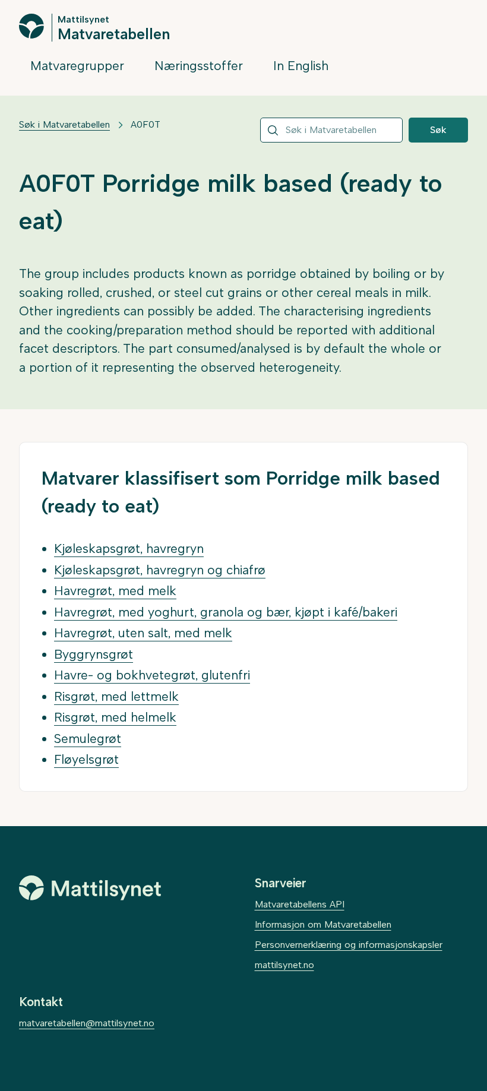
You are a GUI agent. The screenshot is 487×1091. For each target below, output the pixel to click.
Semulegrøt (87, 738)
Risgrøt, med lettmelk (116, 696)
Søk (438, 129)
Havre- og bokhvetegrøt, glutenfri (152, 675)
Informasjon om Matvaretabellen (323, 924)
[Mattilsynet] (90, 887)
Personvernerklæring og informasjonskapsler (348, 944)
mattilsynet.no (284, 964)
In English (300, 65)
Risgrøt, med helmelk (115, 717)
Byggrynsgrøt (93, 654)
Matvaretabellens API (299, 904)
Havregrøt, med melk (115, 590)
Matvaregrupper (77, 65)
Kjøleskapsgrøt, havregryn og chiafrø (159, 569)
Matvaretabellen (114, 33)
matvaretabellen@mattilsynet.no (86, 1023)
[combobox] (331, 130)
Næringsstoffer (198, 65)
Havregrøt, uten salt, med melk (143, 632)
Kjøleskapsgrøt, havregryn (129, 548)
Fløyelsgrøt (86, 759)
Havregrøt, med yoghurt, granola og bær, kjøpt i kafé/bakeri (225, 612)
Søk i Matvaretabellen (64, 124)
